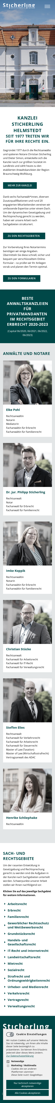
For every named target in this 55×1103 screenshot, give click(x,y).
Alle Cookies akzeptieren (27, 1092)
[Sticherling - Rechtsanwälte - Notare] (19, 6)
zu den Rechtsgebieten (24, 236)
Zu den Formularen (22, 278)
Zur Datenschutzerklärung (20, 1055)
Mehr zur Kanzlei (20, 185)
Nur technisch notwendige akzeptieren (27, 1084)
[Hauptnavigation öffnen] (47, 6)
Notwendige (17, 1061)
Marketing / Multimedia (23, 1065)
